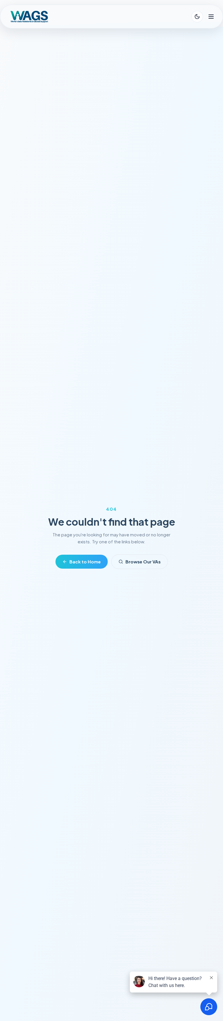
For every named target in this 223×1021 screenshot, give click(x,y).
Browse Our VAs (143, 561)
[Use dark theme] (197, 16)
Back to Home (85, 561)
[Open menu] (211, 16)
